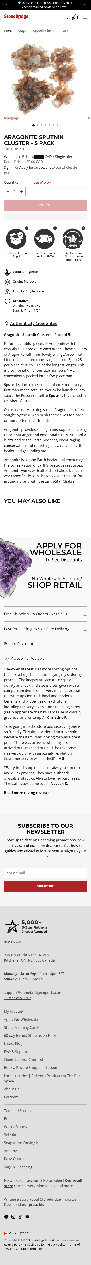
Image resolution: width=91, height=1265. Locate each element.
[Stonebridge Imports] (16, 16)
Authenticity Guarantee (33, 323)
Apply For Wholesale (21, 1019)
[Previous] (6, 5)
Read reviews (12, 942)
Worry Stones (15, 1126)
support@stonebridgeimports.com (33, 992)
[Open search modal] (65, 16)
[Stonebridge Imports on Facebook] (6, 1217)
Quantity (11, 182)
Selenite (10, 1134)
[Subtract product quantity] (21, 191)
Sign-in (9, 167)
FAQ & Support (16, 1051)
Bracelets (11, 1118)
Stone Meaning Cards (22, 1027)
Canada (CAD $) (19, 1233)
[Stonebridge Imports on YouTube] (27, 1217)
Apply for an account (35, 167)
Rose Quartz (14, 1158)
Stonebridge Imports (42, 1240)
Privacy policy (56, 1244)
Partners (11, 1097)
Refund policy (13, 1244)
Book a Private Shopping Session (31, 1067)
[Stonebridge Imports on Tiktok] (20, 1217)
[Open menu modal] (84, 16)
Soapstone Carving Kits (23, 1142)
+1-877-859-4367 (17, 997)
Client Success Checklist (23, 1059)
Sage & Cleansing (18, 1167)
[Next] (84, 5)
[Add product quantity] (8, 191)
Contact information (29, 1249)
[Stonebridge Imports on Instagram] (13, 1217)
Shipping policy (35, 1244)
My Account (13, 1011)
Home (8, 31)
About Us (11, 1089)
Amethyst (12, 1150)
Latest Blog (13, 1043)
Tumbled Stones (17, 1110)
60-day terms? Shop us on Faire (30, 1035)
